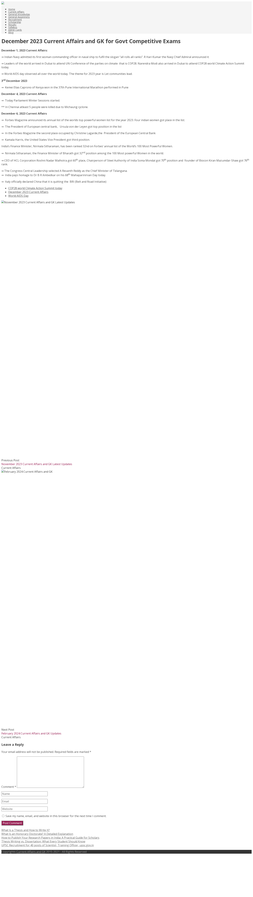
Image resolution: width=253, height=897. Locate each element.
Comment (8, 787)
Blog (10, 32)
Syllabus (12, 27)
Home (11, 9)
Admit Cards (15, 29)
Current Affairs (16, 11)
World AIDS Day (18, 196)
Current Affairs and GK (30, 852)
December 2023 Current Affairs (28, 192)
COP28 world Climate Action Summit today (35, 188)
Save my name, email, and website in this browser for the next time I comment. (56, 816)
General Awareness (19, 17)
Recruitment (15, 19)
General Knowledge (19, 14)
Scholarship (14, 22)
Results (12, 24)
